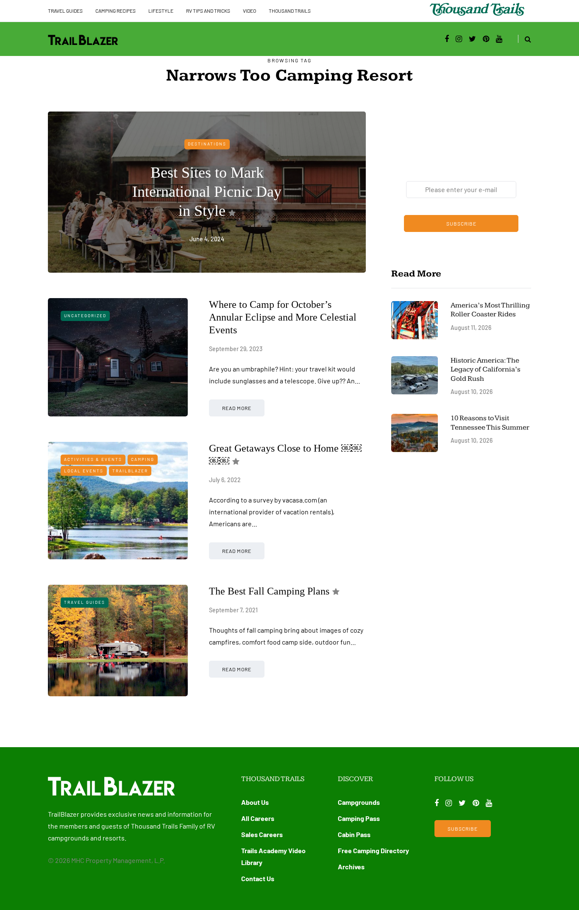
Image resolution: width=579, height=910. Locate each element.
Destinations (207, 143)
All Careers (257, 818)
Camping (142, 459)
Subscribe (461, 223)
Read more (236, 408)
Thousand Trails (290, 11)
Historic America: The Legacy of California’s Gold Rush (486, 369)
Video (249, 11)
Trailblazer (130, 470)
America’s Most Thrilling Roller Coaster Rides (490, 309)
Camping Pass (359, 818)
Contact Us (257, 878)
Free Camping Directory (373, 850)
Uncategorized (85, 315)
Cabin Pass (354, 834)
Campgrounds (359, 802)
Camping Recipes (115, 11)
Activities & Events (93, 459)
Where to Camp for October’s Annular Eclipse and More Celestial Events (282, 317)
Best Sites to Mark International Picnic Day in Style (206, 191)
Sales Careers (262, 834)
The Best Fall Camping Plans (269, 591)
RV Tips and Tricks (208, 11)
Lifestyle (160, 11)
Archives (351, 867)
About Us (255, 802)
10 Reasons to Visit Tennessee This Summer (490, 422)
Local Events (83, 470)
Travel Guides (65, 11)
